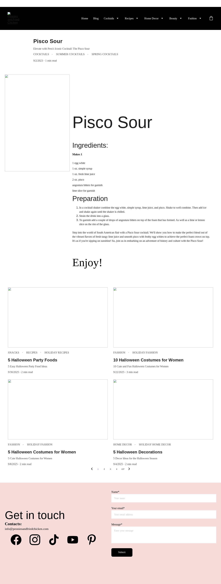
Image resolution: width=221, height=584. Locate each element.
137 (122, 469)
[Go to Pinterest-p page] (91, 539)
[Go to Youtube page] (74, 539)
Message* (116, 524)
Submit (122, 552)
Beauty (173, 18)
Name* (115, 491)
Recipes (129, 18)
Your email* (118, 508)
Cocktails (109, 18)
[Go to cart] (211, 18)
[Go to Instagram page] (37, 539)
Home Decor (151, 18)
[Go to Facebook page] (18, 539)
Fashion (192, 18)
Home (84, 18)
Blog (96, 18)
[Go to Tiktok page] (56, 539)
